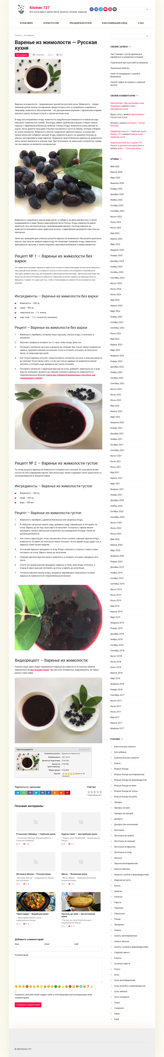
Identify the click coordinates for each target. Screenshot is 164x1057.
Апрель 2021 (116, 478)
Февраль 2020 (117, 556)
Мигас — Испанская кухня (74, 874)
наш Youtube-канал (39, 670)
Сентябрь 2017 (117, 695)
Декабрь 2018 (117, 634)
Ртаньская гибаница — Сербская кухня (35, 834)
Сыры (117, 1002)
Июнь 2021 (115, 467)
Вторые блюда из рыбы (125, 796)
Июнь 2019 (115, 600)
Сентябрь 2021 (117, 450)
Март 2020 (115, 550)
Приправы (119, 924)
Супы (116, 975)
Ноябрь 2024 (116, 266)
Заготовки (119, 830)
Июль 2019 (115, 595)
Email (46, 944)
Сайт (76, 944)
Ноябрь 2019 (116, 573)
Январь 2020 (116, 561)
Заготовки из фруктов (124, 847)
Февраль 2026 (117, 183)
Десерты (118, 819)
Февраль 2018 (117, 684)
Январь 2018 (116, 689)
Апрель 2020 (116, 545)
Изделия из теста (122, 880)
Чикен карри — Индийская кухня (32, 914)
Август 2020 (116, 522)
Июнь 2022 (115, 400)
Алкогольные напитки (124, 746)
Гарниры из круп (122, 808)
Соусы (117, 969)
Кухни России (51, 23)
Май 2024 (114, 300)
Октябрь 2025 (116, 205)
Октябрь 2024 (116, 272)
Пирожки (118, 908)
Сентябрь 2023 (117, 328)
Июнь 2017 (115, 712)
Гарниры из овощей (123, 813)
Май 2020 (114, 539)
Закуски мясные (122, 869)
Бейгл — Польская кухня (129, 148)
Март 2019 (115, 617)
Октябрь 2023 (116, 322)
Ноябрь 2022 (116, 372)
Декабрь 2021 (117, 433)
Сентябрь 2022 (117, 383)
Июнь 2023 (115, 333)
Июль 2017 (115, 706)
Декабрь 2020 (117, 500)
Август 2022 (116, 389)
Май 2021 (114, 472)
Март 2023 (115, 350)
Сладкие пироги (122, 952)
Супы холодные (121, 997)
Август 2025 (116, 216)
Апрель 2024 (116, 305)
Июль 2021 (115, 461)
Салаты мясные (121, 941)
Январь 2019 (116, 628)
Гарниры (118, 802)
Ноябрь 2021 (116, 439)
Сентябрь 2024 (117, 278)
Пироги (117, 902)
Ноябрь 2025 (116, 200)
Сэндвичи (119, 1008)
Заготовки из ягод (122, 852)
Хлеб (116, 1019)
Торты (117, 1014)
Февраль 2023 (117, 355)
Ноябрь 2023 (116, 317)
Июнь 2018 (115, 667)
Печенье (118, 897)
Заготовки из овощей (124, 841)
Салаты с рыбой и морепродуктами (131, 947)
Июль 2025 (115, 222)
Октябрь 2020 (116, 511)
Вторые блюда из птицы (126, 791)
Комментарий (21, 955)
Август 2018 (116, 656)
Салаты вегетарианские (125, 936)
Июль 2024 (115, 289)
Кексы (117, 886)
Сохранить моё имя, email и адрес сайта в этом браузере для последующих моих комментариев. (53, 996)
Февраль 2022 (117, 422)
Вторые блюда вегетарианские (129, 774)
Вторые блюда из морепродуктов (130, 780)
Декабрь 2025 (117, 194)
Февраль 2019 (117, 623)
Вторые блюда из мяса (125, 785)
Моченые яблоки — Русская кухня (33, 874)
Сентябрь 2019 (117, 584)
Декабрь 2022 (117, 367)
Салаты (117, 930)
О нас (141, 23)
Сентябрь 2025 (117, 211)
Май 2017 (114, 717)
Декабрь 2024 (117, 261)
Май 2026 (114, 166)
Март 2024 (115, 311)
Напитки (118, 891)
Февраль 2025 (117, 250)
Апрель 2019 (116, 611)
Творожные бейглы (119, 68)
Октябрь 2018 (116, 645)
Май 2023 (114, 339)
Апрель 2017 (116, 723)
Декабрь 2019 (117, 567)
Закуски (118, 858)
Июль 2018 (115, 662)
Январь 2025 (116, 255)
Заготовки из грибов (124, 835)
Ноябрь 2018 (116, 639)
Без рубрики (21, 55)
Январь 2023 (116, 361)
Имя (17, 944)
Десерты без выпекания (126, 824)
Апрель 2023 (116, 344)
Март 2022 (115, 417)
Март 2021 (115, 483)
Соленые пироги (122, 963)
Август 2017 (116, 700)
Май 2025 (114, 233)
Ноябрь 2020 (116, 506)
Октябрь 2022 (116, 378)
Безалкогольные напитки (126, 758)
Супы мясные (120, 991)
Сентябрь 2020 (117, 517)
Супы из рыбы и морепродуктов (129, 986)
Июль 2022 (115, 394)
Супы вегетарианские (124, 980)
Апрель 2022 (116, 411)
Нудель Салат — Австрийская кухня (79, 834)
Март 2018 (115, 678)
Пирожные (119, 913)
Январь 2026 (116, 189)
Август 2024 (116, 283)
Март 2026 (115, 177)
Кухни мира (26, 23)
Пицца (117, 919)
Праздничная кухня (81, 23)
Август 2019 (116, 589)
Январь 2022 (116, 428)
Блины (117, 763)
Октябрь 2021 (116, 445)
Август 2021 (116, 456)
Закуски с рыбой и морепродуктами (131, 874)
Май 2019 (114, 606)
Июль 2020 (115, 528)
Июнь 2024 (115, 294)
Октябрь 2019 (116, 578)
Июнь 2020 (115, 534)
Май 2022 (114, 406)
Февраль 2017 (117, 728)
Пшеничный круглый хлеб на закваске (129, 62)
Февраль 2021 (117, 489)
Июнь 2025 (115, 227)
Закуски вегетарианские (126, 863)
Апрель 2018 (116, 673)
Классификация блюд (114, 23)
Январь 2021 (116, 495)
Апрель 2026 (116, 172)
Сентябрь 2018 (117, 650)
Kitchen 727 (40, 8)
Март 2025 (115, 244)
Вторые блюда (121, 769)
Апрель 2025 (116, 239)
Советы (118, 958)
